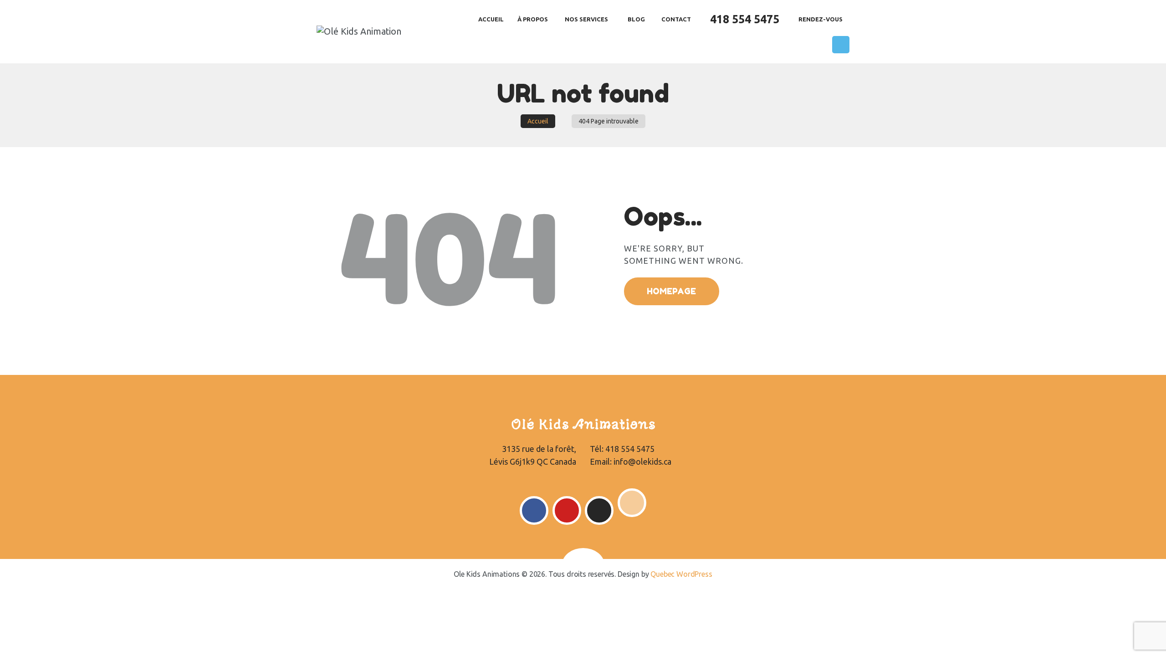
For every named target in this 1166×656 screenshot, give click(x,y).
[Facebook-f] (534, 510)
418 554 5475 (630, 448)
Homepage (671, 291)
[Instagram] (599, 510)
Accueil (537, 121)
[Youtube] (566, 510)
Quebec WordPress (681, 574)
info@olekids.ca (642, 461)
